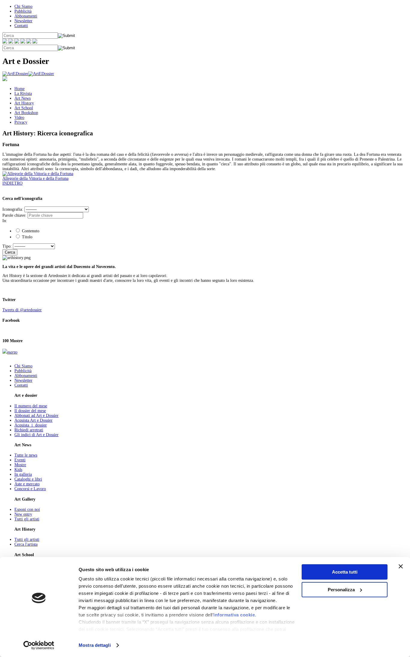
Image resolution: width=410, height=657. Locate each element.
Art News (22, 98)
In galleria (23, 474)
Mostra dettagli (95, 645)
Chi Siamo (23, 6)
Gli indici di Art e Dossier (36, 434)
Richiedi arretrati (28, 430)
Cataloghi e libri (28, 479)
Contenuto (30, 231)
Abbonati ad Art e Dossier (36, 415)
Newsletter (23, 21)
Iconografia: (12, 209)
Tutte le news (25, 455)
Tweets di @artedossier (22, 310)
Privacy (20, 122)
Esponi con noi (27, 509)
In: (4, 220)
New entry (23, 514)
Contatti (21, 25)
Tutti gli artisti (26, 519)
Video (19, 117)
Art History (24, 103)
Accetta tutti (344, 571)
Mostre (20, 465)
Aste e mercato (27, 484)
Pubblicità (23, 11)
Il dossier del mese (30, 410)
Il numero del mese (30, 406)
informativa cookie (234, 614)
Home (19, 88)
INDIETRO (12, 183)
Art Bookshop (26, 112)
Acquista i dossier (30, 425)
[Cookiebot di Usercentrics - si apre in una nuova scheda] (39, 645)
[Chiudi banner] (401, 566)
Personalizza (341, 589)
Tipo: (7, 246)
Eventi (20, 460)
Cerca (10, 252)
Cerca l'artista (26, 544)
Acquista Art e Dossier (33, 420)
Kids (18, 469)
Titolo (26, 237)
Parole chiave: (14, 215)
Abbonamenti (25, 16)
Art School (23, 108)
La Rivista (23, 93)
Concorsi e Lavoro (30, 489)
